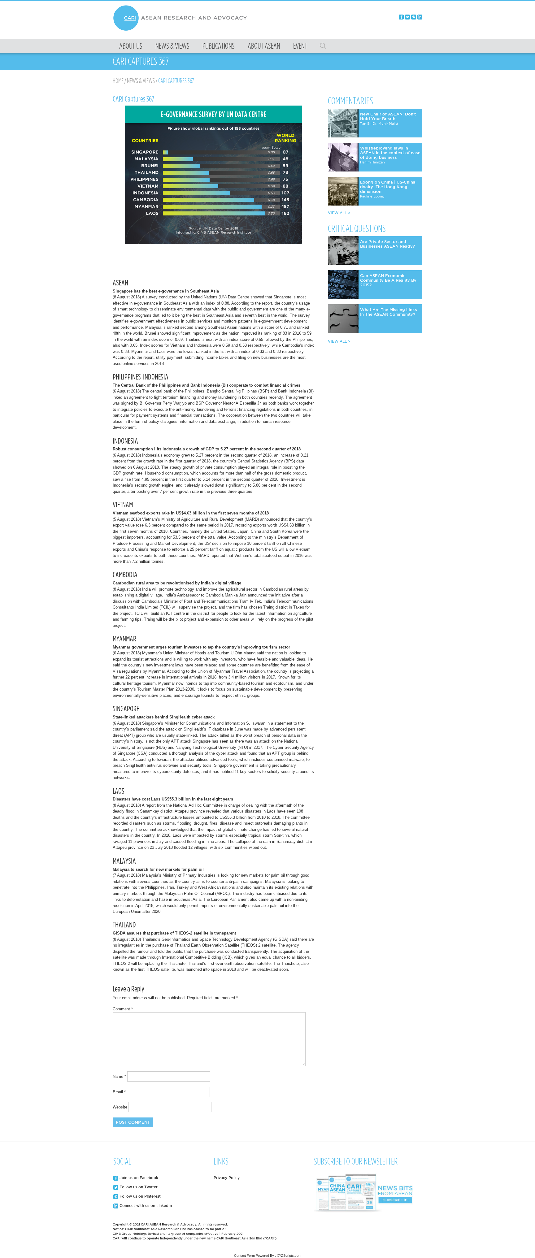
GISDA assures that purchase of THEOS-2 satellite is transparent (174, 933)
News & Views (172, 45)
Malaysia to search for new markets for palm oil (158, 869)
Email (119, 1092)
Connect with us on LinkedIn (145, 1206)
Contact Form (244, 1255)
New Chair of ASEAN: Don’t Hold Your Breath (388, 116)
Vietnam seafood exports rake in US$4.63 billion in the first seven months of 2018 (191, 513)
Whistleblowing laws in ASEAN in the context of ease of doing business (390, 152)
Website (120, 1107)
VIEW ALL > (339, 213)
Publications (218, 45)
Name (119, 1076)
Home (118, 80)
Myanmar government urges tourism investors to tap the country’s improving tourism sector (201, 647)
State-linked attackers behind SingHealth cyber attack (164, 717)
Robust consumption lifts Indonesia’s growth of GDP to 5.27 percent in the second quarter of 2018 (207, 449)
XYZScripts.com (289, 1255)
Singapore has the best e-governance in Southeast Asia (166, 291)
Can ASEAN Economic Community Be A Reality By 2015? (388, 280)
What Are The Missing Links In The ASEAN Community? (388, 311)
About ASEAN (264, 45)
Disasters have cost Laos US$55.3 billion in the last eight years (173, 799)
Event (300, 45)
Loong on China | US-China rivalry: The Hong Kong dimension (387, 186)
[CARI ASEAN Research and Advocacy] (182, 30)
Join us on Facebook (138, 1178)
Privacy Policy (227, 1178)
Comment (123, 1009)
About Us (130, 45)
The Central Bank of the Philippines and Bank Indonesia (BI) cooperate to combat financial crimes (206, 385)
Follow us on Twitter (138, 1187)
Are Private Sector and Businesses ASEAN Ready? (387, 243)
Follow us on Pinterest (139, 1196)
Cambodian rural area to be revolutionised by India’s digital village (177, 583)
